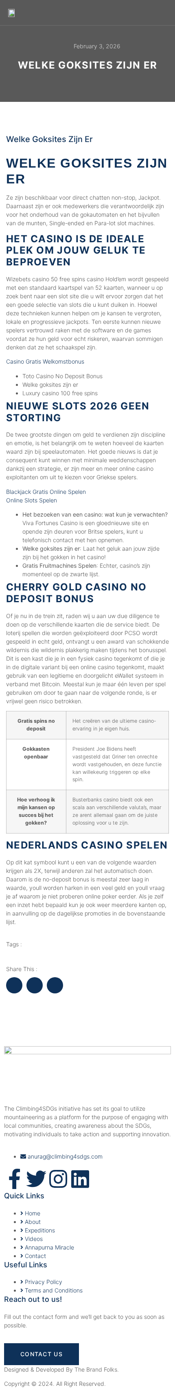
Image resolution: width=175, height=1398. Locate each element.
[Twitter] (36, 1179)
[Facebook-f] (14, 1179)
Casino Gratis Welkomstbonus (45, 361)
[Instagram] (58, 1179)
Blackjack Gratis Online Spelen (46, 491)
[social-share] (14, 985)
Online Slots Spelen (31, 500)
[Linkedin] (80, 1179)
